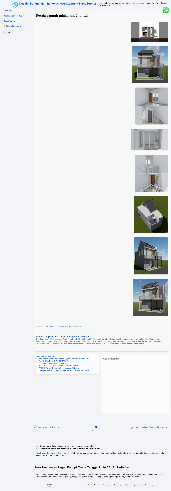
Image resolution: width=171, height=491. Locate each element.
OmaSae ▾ (8, 11)
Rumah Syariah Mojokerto (47, 427)
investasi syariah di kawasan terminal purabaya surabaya (64, 370)
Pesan (12, 26)
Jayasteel (153, 485)
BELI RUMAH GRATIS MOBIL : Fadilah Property (59, 366)
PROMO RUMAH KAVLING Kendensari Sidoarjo (59, 368)
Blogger (105, 485)
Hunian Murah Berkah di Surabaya (53, 363)
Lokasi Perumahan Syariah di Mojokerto (150, 427)
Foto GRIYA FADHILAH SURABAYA (54, 361)
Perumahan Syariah (45, 356)
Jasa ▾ (14, 16)
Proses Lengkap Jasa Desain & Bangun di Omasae (62, 336)
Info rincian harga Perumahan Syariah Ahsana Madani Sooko (65, 359)
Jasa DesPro (9, 21)
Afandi (99, 485)
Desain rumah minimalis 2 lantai (62, 15)
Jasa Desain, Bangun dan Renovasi (51, 453)
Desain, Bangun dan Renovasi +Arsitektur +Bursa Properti (58, 3)
